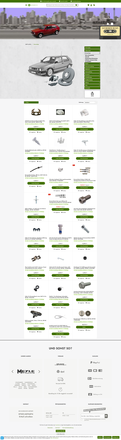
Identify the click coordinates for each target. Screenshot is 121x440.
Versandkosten (57, 425)
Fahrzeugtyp (87, 47)
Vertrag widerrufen (61, 431)
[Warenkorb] (94, 5)
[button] (2, 437)
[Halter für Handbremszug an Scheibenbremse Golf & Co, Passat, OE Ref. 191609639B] (85, 141)
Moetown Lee (110, 34)
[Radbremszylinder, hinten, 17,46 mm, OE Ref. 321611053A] (36, 314)
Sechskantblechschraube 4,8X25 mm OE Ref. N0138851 (35, 151)
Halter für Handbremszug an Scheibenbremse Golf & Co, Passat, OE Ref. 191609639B (84, 151)
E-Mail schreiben (26, 416)
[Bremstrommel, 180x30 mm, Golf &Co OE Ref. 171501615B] (85, 313)
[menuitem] (26, 5)
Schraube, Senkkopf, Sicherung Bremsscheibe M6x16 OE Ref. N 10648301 (60, 180)
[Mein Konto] (91, 5)
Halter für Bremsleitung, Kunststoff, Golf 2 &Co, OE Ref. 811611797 (59, 121)
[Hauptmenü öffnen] (26, 5)
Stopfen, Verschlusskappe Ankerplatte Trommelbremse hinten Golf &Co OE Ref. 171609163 (59, 297)
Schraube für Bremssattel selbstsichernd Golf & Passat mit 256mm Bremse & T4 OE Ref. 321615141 (60, 238)
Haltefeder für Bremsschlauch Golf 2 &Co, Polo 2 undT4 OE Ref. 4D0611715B (35, 121)
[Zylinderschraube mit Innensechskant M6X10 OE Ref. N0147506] (85, 229)
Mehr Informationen (54, 438)
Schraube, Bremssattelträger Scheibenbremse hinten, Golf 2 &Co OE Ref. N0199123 (84, 209)
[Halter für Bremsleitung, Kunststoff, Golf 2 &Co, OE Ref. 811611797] (60, 112)
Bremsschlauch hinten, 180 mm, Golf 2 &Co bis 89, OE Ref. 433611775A (36, 175)
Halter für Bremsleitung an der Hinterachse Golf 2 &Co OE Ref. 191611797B (84, 121)
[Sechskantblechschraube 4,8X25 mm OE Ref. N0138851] (36, 141)
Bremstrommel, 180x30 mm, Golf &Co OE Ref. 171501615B (85, 319)
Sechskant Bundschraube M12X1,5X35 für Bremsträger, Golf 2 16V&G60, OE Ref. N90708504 (84, 292)
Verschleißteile (88, 61)
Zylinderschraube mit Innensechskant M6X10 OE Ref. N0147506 (84, 238)
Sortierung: (81, 102)
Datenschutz (50, 427)
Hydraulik (87, 56)
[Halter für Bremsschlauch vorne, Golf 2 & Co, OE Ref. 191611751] (36, 287)
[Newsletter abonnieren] (105, 416)
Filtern (27, 102)
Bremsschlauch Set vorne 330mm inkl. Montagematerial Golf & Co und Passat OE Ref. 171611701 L (60, 202)
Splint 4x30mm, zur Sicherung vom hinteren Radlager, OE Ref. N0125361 (35, 209)
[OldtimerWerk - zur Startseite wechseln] (33, 5)
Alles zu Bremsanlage (89, 55)
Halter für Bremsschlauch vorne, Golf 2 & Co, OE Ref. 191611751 (35, 297)
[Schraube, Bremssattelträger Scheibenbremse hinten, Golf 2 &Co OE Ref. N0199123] (85, 200)
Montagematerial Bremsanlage (91, 58)
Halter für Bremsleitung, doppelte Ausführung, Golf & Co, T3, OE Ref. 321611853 (36, 238)
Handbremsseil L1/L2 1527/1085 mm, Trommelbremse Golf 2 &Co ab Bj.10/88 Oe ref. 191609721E (59, 326)
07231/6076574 (26, 414)
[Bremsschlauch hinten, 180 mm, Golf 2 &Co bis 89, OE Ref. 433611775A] (36, 168)
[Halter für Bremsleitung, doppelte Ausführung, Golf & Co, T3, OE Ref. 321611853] (36, 229)
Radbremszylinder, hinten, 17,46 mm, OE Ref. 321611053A (35, 321)
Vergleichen (33, 132)
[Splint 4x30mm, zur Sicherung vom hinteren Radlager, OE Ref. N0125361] (36, 200)
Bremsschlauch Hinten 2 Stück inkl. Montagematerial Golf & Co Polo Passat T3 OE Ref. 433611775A (84, 180)
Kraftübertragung (88, 80)
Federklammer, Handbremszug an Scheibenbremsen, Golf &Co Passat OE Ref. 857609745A (59, 151)
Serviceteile (87, 88)
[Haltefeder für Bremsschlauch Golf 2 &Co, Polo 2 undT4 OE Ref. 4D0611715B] (36, 112)
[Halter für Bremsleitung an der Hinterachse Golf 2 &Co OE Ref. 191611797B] (85, 112)
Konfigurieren (116, 437)
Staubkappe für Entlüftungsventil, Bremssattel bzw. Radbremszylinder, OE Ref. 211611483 (84, 268)
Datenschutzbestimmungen (95, 419)
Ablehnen (100, 437)
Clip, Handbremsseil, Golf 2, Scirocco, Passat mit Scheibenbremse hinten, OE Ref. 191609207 (35, 268)
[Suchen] (76, 5)
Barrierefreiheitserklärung (68, 427)
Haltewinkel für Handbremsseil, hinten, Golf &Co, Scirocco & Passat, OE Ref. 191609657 (60, 268)
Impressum (57, 427)
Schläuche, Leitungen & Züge (91, 60)
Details (35, 129)
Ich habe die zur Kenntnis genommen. (94, 420)
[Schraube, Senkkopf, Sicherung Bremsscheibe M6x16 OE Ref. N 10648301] (60, 170)
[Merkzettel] (88, 5)
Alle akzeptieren (107, 437)
